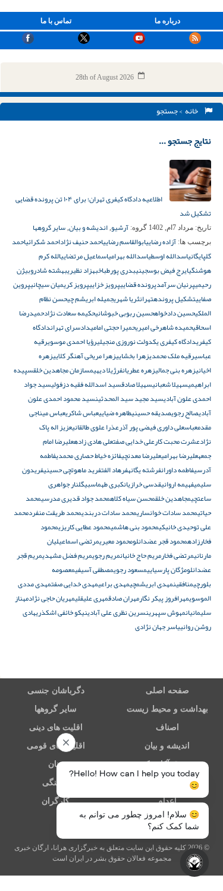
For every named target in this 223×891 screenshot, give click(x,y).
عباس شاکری (82, 413)
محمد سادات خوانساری (167, 512)
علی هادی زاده (93, 441)
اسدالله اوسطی (168, 256)
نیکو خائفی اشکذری (61, 612)
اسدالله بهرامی (128, 256)
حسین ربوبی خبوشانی (124, 313)
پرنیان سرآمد (175, 284)
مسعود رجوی (130, 570)
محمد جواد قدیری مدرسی (75, 498)
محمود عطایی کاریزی (84, 527)
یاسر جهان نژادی (157, 627)
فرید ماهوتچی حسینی (72, 470)
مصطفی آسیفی (94, 570)
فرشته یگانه (144, 470)
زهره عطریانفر (135, 370)
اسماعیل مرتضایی (84, 256)
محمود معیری (116, 541)
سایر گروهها (49, 227)
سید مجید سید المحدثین (129, 398)
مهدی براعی (114, 584)
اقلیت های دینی (56, 727)
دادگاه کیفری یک (174, 341)
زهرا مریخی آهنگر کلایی (84, 356)
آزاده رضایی (161, 242)
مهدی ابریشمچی (151, 584)
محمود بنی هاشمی (135, 527)
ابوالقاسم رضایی (124, 242)
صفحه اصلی (167, 690)
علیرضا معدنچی (141, 455)
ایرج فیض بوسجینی (162, 270)
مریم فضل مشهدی (67, 555)
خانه (192, 111)
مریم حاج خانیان (140, 555)
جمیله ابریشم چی (90, 299)
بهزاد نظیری (82, 270)
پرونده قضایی (138, 284)
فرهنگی (56, 782)
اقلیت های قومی (56, 745)
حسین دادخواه (174, 313)
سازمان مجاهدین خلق (61, 370)
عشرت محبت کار (177, 441)
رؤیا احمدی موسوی (72, 341)
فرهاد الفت (114, 470)
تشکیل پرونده (174, 299)
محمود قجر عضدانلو (160, 541)
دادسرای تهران (70, 327)
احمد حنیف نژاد (81, 242)
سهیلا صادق (136, 384)
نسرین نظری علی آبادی (118, 612)
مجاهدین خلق (173, 498)
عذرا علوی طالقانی (95, 427)
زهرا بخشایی (132, 356)
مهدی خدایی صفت (74, 584)
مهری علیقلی (91, 598)
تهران (146, 299)
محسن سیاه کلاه (132, 498)
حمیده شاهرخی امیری (164, 327)
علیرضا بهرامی (179, 455)
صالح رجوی (185, 413)
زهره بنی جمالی (175, 370)
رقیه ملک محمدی (171, 356)
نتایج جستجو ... (185, 141)
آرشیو (119, 227)
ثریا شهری (127, 299)
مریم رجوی (106, 555)
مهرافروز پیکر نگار (164, 598)
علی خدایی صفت (134, 441)
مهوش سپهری (167, 612)
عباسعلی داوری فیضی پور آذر (158, 427)
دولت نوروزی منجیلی (125, 341)
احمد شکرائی (43, 242)
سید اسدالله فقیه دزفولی (86, 384)
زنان (55, 764)
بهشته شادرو (48, 270)
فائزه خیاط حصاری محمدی (88, 455)
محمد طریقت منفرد (55, 512)
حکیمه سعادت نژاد (69, 313)
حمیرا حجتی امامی (113, 327)
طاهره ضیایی (115, 413)
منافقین (183, 584)
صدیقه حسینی (151, 413)
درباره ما (167, 21)
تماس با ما (55, 21)
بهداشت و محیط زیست (167, 708)
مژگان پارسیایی (167, 570)
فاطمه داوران (177, 470)
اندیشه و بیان (88, 227)
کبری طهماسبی (104, 484)
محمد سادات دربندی (109, 512)
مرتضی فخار (177, 555)
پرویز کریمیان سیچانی (59, 284)
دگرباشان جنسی (55, 690)
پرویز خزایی (104, 284)
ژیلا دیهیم (103, 370)
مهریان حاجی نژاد (52, 598)
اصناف (167, 727)
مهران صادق (123, 598)
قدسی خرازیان (142, 484)
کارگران (56, 801)
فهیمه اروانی (177, 484)
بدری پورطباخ (117, 270)
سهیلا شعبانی (170, 384)
